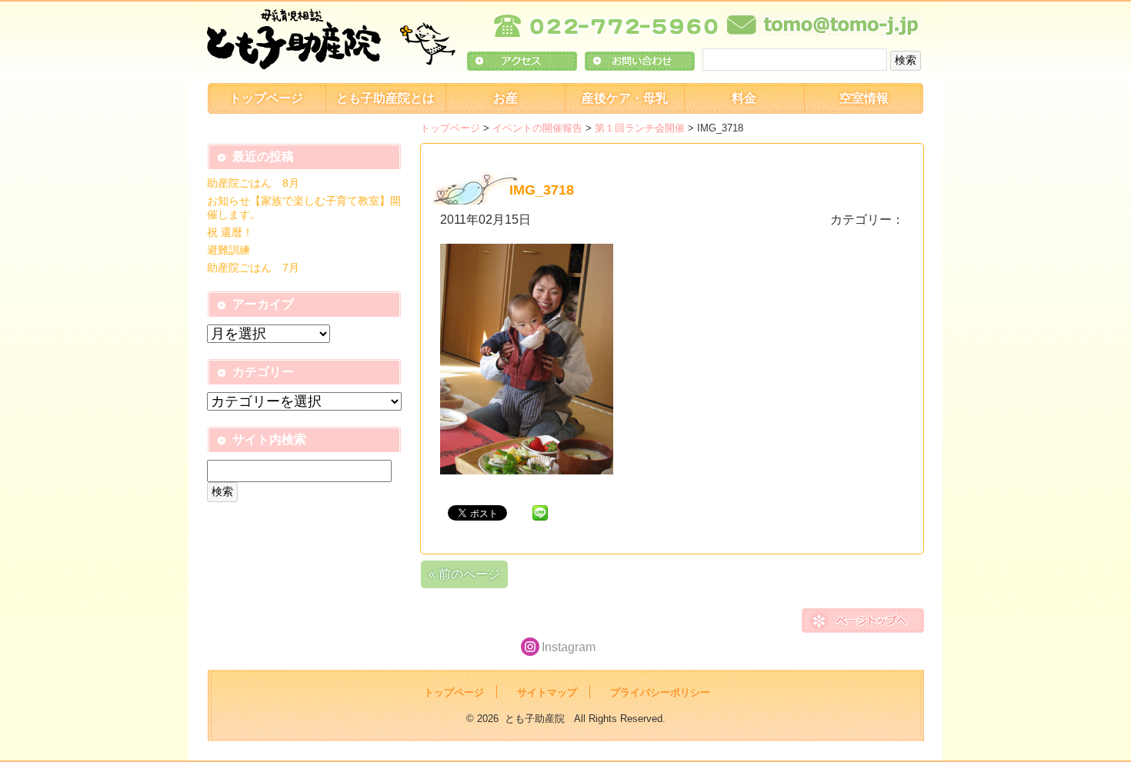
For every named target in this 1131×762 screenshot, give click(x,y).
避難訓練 (228, 250)
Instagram (569, 647)
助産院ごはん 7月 (253, 267)
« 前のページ (464, 574)
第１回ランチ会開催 (640, 128)
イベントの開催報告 (537, 128)
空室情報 (864, 98)
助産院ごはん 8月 (253, 183)
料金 (744, 98)
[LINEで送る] (540, 511)
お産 (505, 98)
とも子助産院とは (385, 98)
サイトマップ (547, 692)
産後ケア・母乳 (625, 98)
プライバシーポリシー (660, 692)
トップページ (266, 98)
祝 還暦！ (230, 232)
